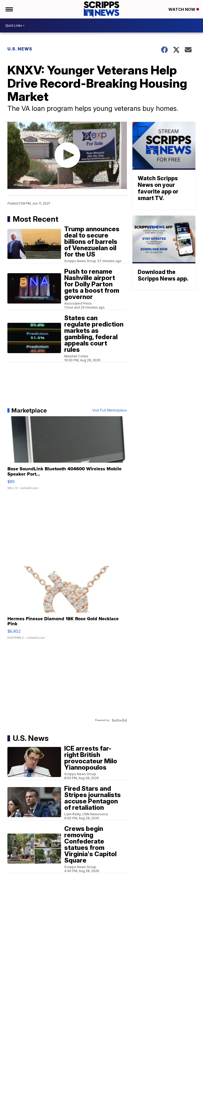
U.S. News (19, 48)
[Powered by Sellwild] (119, 720)
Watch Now (182, 9)
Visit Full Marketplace (109, 410)
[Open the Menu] (9, 9)
